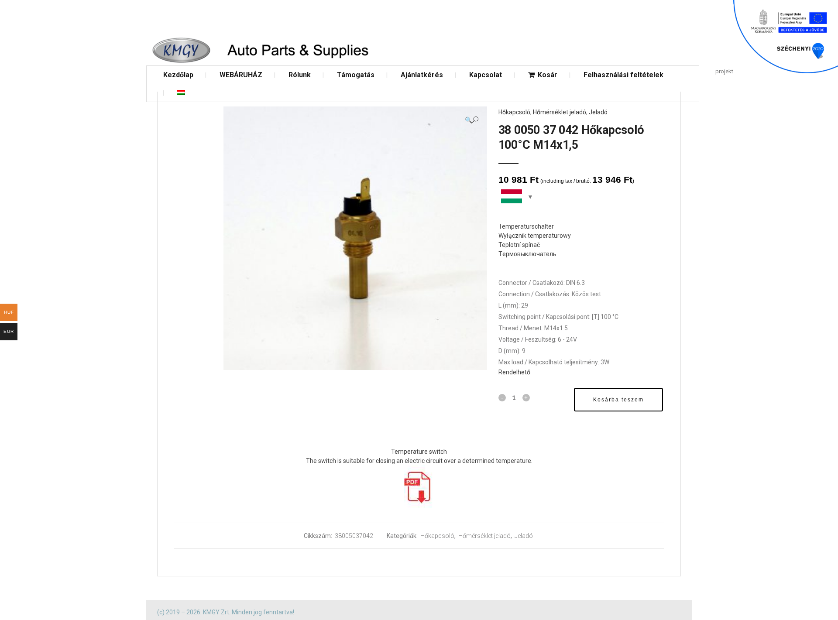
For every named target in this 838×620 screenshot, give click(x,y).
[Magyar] (181, 93)
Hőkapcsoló (514, 112)
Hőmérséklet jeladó (559, 112)
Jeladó (598, 112)
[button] (471, 120)
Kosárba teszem (618, 400)
